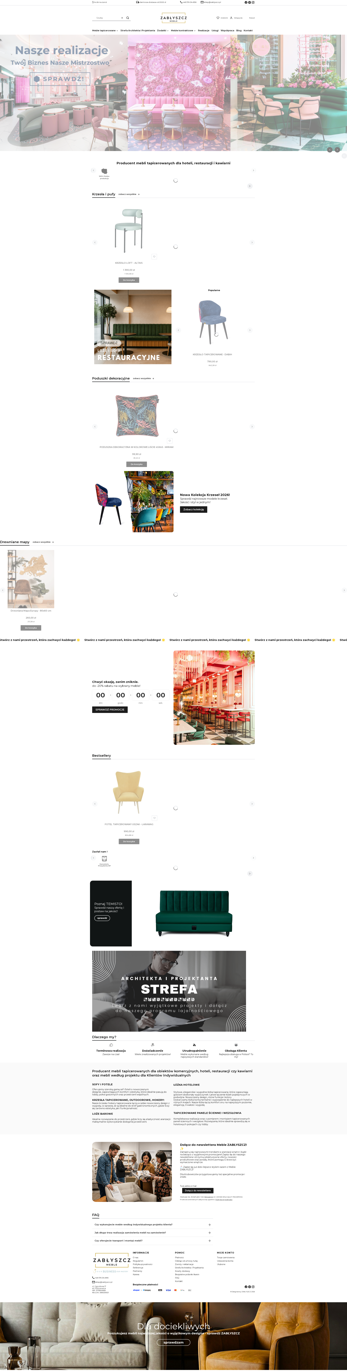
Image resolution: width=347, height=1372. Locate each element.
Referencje (138, 1267)
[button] (127, 17)
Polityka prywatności (142, 1264)
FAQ (177, 1278)
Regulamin (208, 1197)
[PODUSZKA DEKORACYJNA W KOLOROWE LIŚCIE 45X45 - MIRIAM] (136, 415)
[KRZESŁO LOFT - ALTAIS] (129, 231)
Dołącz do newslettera (198, 1190)
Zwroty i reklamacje (184, 1264)
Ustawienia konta (225, 1261)
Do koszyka (129, 280)
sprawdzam (174, 1342)
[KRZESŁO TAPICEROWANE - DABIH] (212, 323)
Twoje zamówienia (225, 1257)
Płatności (179, 1257)
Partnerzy (137, 1271)
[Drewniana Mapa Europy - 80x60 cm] (31, 579)
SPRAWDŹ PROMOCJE (110, 709)
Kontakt (179, 1281)
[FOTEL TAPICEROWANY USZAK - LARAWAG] (129, 793)
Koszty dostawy (182, 1271)
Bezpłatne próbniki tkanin (187, 1274)
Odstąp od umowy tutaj (186, 1261)
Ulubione (221, 1264)
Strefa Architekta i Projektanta (189, 1267)
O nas (135, 1257)
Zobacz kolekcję (193, 509)
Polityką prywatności (224, 1200)
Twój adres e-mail (188, 1186)
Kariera (136, 1274)
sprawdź (102, 918)
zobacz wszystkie (127, 194)
